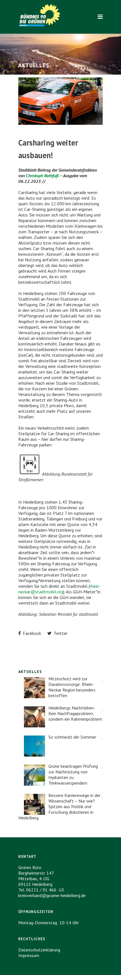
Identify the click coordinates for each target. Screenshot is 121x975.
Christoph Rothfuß (42, 175)
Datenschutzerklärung (39, 950)
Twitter (60, 633)
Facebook (31, 633)
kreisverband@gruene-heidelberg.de (52, 895)
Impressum (28, 955)
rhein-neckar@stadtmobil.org (59, 588)
